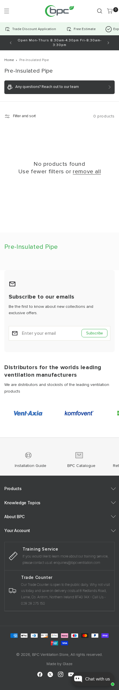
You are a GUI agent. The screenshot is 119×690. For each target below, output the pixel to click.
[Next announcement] (108, 42)
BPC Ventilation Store (50, 654)
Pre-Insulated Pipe (34, 60)
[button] (6, 11)
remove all (87, 171)
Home (9, 60)
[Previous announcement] (10, 42)
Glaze (67, 663)
